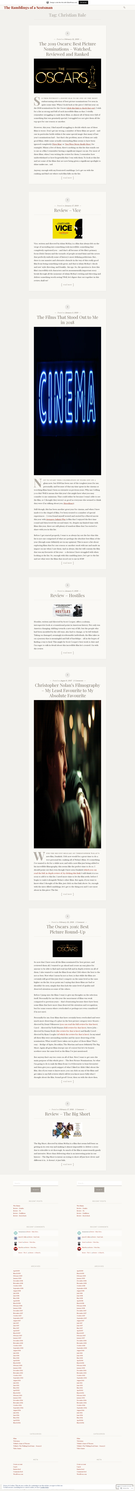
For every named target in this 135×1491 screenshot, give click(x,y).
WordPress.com (18, 1474)
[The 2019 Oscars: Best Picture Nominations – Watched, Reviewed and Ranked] (67, 95)
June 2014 (16, 1415)
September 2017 (18, 1318)
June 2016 (16, 1355)
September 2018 (18, 1288)
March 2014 (16, 1423)
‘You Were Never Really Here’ (78, 144)
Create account (17, 1464)
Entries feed (17, 1469)
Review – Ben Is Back (19, 1216)
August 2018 (17, 1291)
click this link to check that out (80, 108)
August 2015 (17, 1380)
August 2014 (17, 1410)
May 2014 (16, 1418)
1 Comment (80, 922)
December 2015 (18, 1370)
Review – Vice (67, 210)
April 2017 (16, 1330)
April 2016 (16, 1360)
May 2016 (16, 1358)
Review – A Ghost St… (35, 1252)
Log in (15, 1467)
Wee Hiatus (16, 1206)
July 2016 (16, 1353)
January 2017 (17, 1338)
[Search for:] (124, 7)
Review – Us (17, 1211)
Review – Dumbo (18, 1208)
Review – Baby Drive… (33, 1231)
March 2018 (17, 1303)
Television (16, 1441)
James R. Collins (22, 1237)
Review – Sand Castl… (34, 1237)
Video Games (17, 1448)
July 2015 (16, 1383)
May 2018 (16, 1298)
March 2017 (16, 1333)
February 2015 (17, 1395)
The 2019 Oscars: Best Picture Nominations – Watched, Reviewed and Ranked (67, 49)
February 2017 (17, 1335)
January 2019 (17, 1278)
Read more (67, 177)
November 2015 (18, 1373)
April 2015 (16, 1390)
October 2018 (17, 1286)
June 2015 (16, 1385)
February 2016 (17, 1365)
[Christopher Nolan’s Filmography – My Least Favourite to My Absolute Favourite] (67, 850)
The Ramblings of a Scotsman (28, 7)
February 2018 (17, 1306)
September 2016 (18, 1348)
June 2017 (16, 1325)
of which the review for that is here (73, 1034)
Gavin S (20, 1242)
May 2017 (16, 1328)
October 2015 (17, 1375)
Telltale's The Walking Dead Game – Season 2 (27, 1446)
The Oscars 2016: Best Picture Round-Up (68, 929)
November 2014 (18, 1403)
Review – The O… (23, 1252)
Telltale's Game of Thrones (21, 1443)
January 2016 (17, 1368)
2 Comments (78, 681)
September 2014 (18, 1408)
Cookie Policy (44, 1487)
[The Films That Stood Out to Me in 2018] (67, 477)
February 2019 (17, 1276)
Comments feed (18, 1472)
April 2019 (16, 1271)
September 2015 (18, 1378)
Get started (83, 2)
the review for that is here (68, 1031)
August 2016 (17, 1350)
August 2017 (17, 1320)
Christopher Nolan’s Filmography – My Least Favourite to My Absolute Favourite (67, 690)
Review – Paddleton (19, 1213)
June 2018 (16, 1296)
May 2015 (16, 1388)
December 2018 (18, 1281)
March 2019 (17, 1273)
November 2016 (18, 1343)
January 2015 (17, 1398)
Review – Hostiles (67, 595)
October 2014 (17, 1405)
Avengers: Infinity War (56, 519)
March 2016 (17, 1363)
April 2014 (16, 1420)
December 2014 (18, 1400)
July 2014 (16, 1413)
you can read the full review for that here (78, 1024)
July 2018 (16, 1293)
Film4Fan (21, 1247)
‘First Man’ (57, 144)
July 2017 (16, 1323)
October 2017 (17, 1316)
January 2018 (17, 1308)
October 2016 (17, 1345)
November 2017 (18, 1313)
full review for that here (75, 1028)
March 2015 (16, 1393)
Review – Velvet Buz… (30, 1242)
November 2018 (18, 1283)
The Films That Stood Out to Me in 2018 (67, 319)
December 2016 (18, 1340)
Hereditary (68, 503)
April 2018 (16, 1301)
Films (15, 1438)
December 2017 (18, 1310)
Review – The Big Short (67, 1114)
